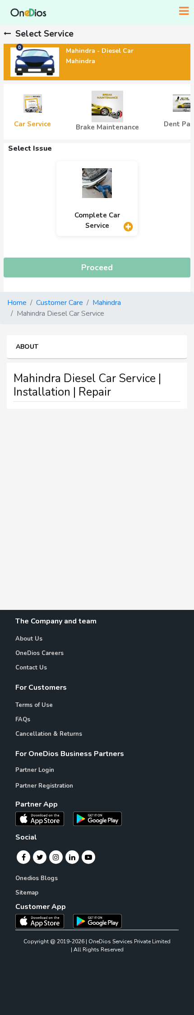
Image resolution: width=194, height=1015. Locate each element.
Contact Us (31, 668)
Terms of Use (34, 705)
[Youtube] (88, 857)
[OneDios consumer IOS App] (43, 921)
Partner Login (34, 770)
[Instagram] (56, 857)
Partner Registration (44, 786)
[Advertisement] (97, 513)
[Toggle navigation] (184, 11)
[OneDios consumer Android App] (97, 921)
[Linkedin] (72, 857)
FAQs (22, 719)
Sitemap (26, 893)
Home (17, 303)
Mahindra (106, 303)
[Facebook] (24, 857)
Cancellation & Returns (48, 734)
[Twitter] (40, 857)
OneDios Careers (39, 653)
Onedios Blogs (36, 878)
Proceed (97, 267)
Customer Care (59, 303)
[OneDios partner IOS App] (43, 818)
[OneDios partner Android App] (97, 818)
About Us (28, 639)
